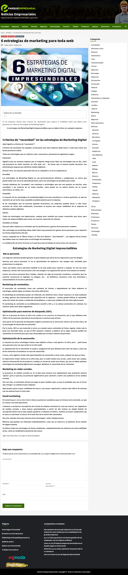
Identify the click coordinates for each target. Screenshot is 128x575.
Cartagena (96, 141)
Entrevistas (116, 26)
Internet (34, 26)
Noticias (25, 26)
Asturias (95, 134)
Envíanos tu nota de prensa (12, 533)
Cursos (93, 66)
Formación (95, 84)
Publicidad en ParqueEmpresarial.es (16, 538)
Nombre (5, 484)
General (95, 26)
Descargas (95, 73)
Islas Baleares (97, 155)
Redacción (18, 45)
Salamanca (96, 183)
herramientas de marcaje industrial (57, 529)
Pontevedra (96, 180)
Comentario (7, 459)
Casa (93, 59)
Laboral (94, 109)
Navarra (95, 176)
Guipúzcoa (96, 151)
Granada (95, 148)
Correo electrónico (50, 485)
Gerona (95, 144)
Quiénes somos (8, 542)
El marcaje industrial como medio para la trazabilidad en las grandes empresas (63, 532)
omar (46, 543)
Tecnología (95, 231)
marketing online (12, 436)
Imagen (94, 91)
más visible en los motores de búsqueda (49, 315)
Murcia (94, 172)
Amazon (94, 52)
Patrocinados (55, 26)
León (94, 162)
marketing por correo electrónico (17, 400)
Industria (94, 94)
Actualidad (5, 26)
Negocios (43, 26)
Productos (85, 26)
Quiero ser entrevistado (11, 546)
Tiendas (75, 26)
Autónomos (105, 26)
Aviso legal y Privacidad (11, 529)
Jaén (94, 158)
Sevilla (94, 187)
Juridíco (94, 105)
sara (45, 554)
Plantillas (95, 214)
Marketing (11, 36)
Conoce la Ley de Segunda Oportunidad (65, 554)
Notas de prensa (97, 123)
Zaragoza (96, 201)
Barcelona (96, 137)
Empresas (15, 26)
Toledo (95, 190)
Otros (93, 206)
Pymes (93, 224)
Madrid (95, 165)
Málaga (95, 169)
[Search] (125, 26)
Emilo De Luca (49, 549)
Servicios (66, 26)
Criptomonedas (97, 63)
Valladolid (96, 197)
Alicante (95, 130)
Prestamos (95, 217)
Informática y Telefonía (100, 98)
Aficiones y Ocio (97, 48)
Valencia (95, 194)
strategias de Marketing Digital (29, 436)
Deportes (94, 70)
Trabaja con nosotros (10, 550)
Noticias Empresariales (18, 14)
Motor (93, 116)
